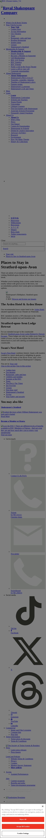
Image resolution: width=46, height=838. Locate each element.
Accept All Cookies (23, 826)
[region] (23, 821)
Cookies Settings (23, 833)
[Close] (42, 806)
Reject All (23, 819)
